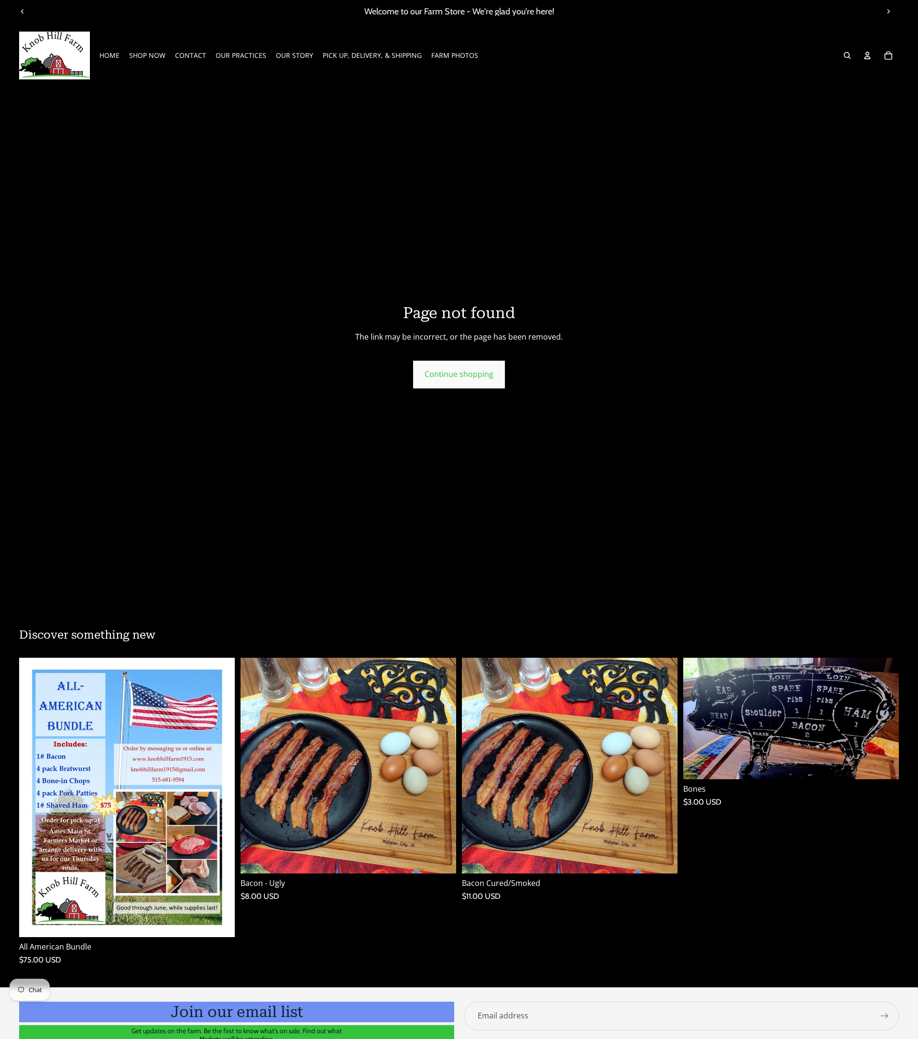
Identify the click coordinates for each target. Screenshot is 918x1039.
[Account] (867, 55)
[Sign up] (884, 1016)
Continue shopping (459, 374)
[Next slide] (888, 11)
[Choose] (441, 859)
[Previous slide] (22, 11)
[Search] (847, 55)
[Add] (220, 922)
